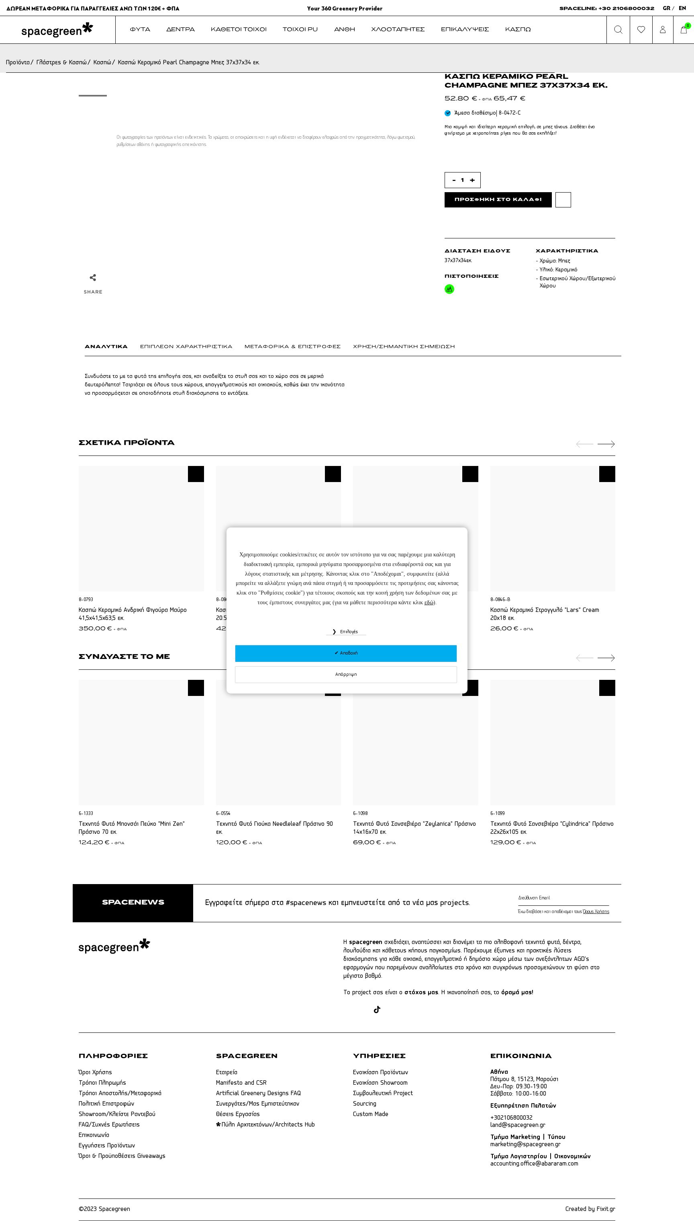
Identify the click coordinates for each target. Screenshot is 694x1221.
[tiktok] (377, 1010)
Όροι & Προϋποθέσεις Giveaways (122, 1156)
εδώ (429, 602)
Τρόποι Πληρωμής (102, 1083)
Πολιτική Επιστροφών (106, 1104)
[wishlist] (563, 200)
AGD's (581, 959)
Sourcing (364, 1104)
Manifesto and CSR (241, 1083)
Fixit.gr (606, 1209)
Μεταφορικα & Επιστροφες (293, 347)
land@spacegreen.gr (517, 1125)
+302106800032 (511, 1118)
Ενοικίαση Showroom (380, 1083)
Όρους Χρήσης (596, 911)
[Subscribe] (607, 898)
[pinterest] (391, 1010)
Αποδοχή (348, 653)
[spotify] (421, 1010)
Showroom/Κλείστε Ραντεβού (117, 1114)
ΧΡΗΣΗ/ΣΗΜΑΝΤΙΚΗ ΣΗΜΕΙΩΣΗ (404, 347)
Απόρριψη (346, 674)
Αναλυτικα (106, 347)
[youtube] (406, 1010)
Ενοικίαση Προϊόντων (380, 1072)
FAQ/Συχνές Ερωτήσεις (109, 1125)
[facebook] (348, 1010)
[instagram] (363, 1010)
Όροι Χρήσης (95, 1072)
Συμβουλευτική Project (383, 1093)
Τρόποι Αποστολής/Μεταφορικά (120, 1093)
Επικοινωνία (94, 1135)
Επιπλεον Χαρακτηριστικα (186, 347)
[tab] (112, 348)
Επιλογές (348, 632)
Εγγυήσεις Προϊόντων (107, 1146)
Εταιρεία (226, 1072)
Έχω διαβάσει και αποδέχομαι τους (563, 911)
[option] (93, 96)
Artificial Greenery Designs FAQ (258, 1093)
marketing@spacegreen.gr (525, 1144)
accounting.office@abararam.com (534, 1164)
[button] (196, 474)
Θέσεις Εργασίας (238, 1114)
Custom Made (370, 1114)
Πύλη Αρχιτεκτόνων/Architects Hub (268, 1125)
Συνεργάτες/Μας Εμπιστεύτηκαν (257, 1104)
